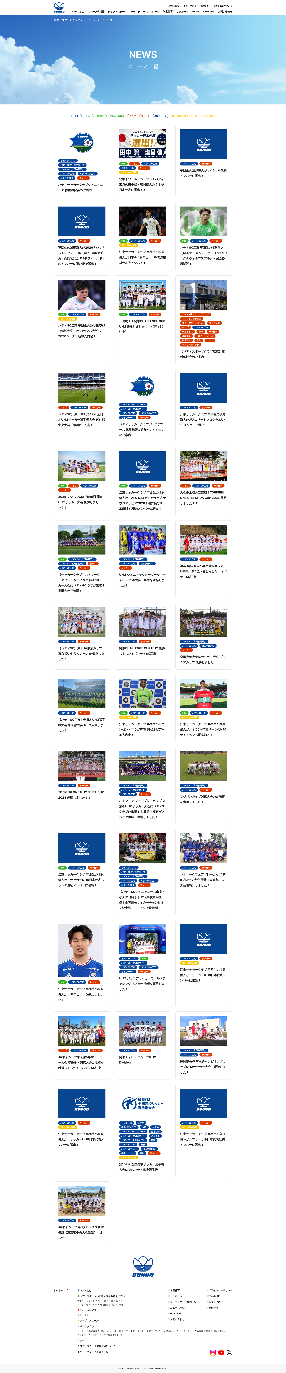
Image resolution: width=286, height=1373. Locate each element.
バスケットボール (108, 1331)
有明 (118, 1301)
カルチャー (82, 1335)
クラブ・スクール (117, 11)
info (88, 116)
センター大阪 (117, 1304)
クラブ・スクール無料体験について (96, 1346)
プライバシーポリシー (220, 1290)
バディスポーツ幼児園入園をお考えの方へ (102, 1296)
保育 (86, 1315)
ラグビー (95, 1335)
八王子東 (102, 1301)
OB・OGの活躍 (178, 116)
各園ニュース (160, 116)
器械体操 (93, 1331)
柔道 (132, 1331)
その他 (209, 116)
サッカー (81, 1331)
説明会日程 (174, 6)
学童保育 (168, 11)
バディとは (78, 11)
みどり (94, 1304)
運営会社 (205, 6)
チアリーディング (155, 1331)
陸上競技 (123, 1331)
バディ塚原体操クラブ (112, 1335)
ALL (76, 116)
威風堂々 (101, 116)
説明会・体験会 (117, 116)
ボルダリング (219, 1331)
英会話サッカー (173, 1331)
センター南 (82, 1304)
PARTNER (208, 11)
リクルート (182, 11)
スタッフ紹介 (190, 6)
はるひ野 (91, 1301)
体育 (79, 1315)
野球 (208, 1331)
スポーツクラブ (85, 1326)
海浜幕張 (104, 1304)
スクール (145, 116)
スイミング (189, 1331)
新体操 (200, 1331)
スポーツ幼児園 (96, 11)
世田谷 (80, 1301)
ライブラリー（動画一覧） (184, 1301)
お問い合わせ (225, 11)
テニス (140, 1331)
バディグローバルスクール (145, 11)
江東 (111, 1301)
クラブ (133, 116)
